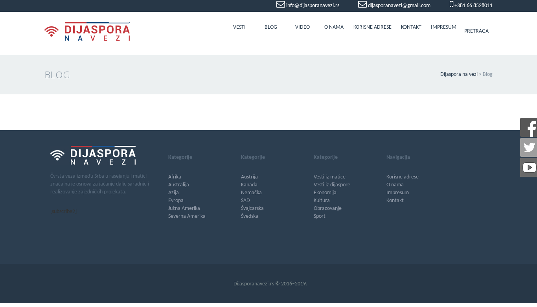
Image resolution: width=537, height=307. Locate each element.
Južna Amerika (184, 208)
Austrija (249, 177)
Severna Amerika (187, 216)
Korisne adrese (372, 27)
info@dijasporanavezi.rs (312, 6)
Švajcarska (252, 208)
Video (302, 27)
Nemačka (251, 193)
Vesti (239, 27)
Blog (271, 27)
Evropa (176, 201)
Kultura (322, 201)
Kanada (249, 185)
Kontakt (411, 27)
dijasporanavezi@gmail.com (398, 6)
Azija (173, 193)
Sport (320, 216)
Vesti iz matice (330, 177)
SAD (245, 201)
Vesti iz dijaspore (332, 185)
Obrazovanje (328, 208)
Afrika (174, 177)
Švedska (249, 216)
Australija (178, 185)
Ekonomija (325, 193)
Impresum (443, 27)
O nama (334, 27)
